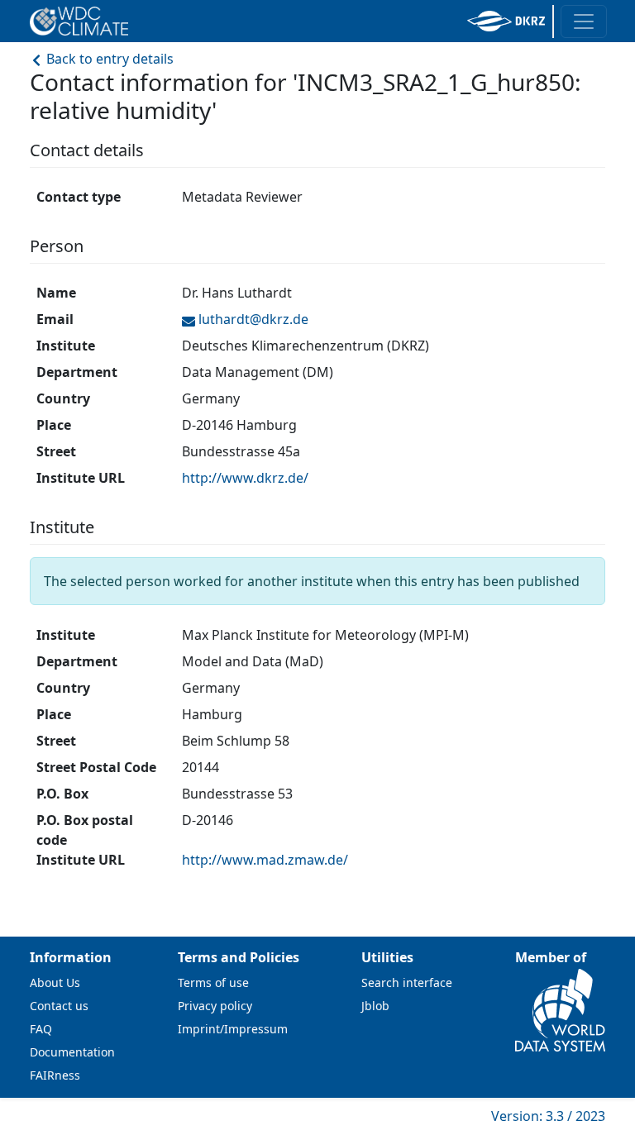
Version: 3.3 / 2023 (548, 1116)
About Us (55, 982)
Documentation (72, 1052)
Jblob (375, 1005)
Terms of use (213, 982)
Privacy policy (215, 1005)
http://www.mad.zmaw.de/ (265, 860)
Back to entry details (108, 59)
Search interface (406, 982)
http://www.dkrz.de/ (245, 478)
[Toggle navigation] (584, 21)
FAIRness (55, 1075)
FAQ (41, 1029)
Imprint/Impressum (233, 1029)
